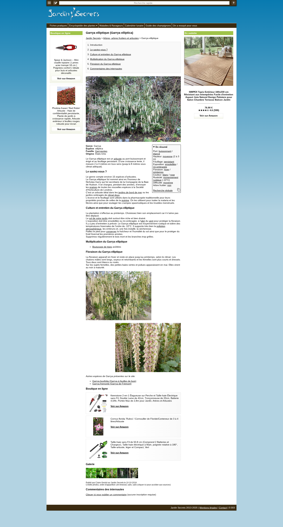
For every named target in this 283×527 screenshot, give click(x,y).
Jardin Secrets (93, 38)
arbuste (118, 158)
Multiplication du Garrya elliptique (107, 59)
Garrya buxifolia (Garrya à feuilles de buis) (114, 381)
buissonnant (165, 151)
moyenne (167, 156)
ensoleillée (170, 164)
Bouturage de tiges (102, 246)
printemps (158, 172)
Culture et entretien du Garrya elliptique (110, 54)
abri (143, 221)
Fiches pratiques (58, 25)
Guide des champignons (158, 25)
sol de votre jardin (98, 218)
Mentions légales (208, 507)
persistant (169, 161)
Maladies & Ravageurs (111, 25)
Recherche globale (163, 190)
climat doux (114, 195)
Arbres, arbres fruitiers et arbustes (121, 38)
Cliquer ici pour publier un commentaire (106, 494)
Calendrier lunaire (134, 25)
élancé (156, 153)
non (169, 185)
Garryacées (101, 151)
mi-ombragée (160, 167)
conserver (111, 231)
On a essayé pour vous (185, 25)
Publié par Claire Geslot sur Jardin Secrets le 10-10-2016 (111, 482)
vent (151, 221)
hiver (166, 169)
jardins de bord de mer (130, 192)
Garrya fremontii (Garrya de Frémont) (112, 383)
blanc (165, 174)
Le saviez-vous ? (99, 49)
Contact (223, 507)
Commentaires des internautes (106, 68)
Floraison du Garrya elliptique (105, 64)
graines (93, 187)
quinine (125, 200)
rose (172, 174)
